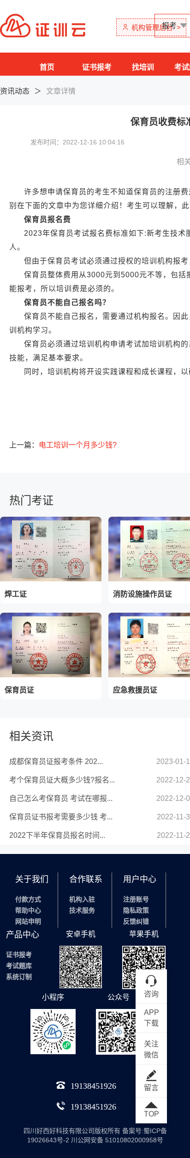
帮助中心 (28, 910)
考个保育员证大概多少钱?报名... (62, 780)
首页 (47, 67)
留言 (151, 1088)
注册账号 (136, 899)
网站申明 (28, 921)
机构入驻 (82, 899)
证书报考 (97, 67)
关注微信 (151, 1049)
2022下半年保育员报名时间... (57, 835)
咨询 (151, 994)
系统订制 (19, 976)
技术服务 (82, 910)
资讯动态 (15, 91)
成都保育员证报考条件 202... (56, 761)
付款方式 (28, 899)
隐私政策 (136, 910)
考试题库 (19, 965)
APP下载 (151, 1018)
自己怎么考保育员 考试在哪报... (61, 798)
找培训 (143, 67)
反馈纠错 (136, 921)
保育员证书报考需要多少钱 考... (61, 817)
